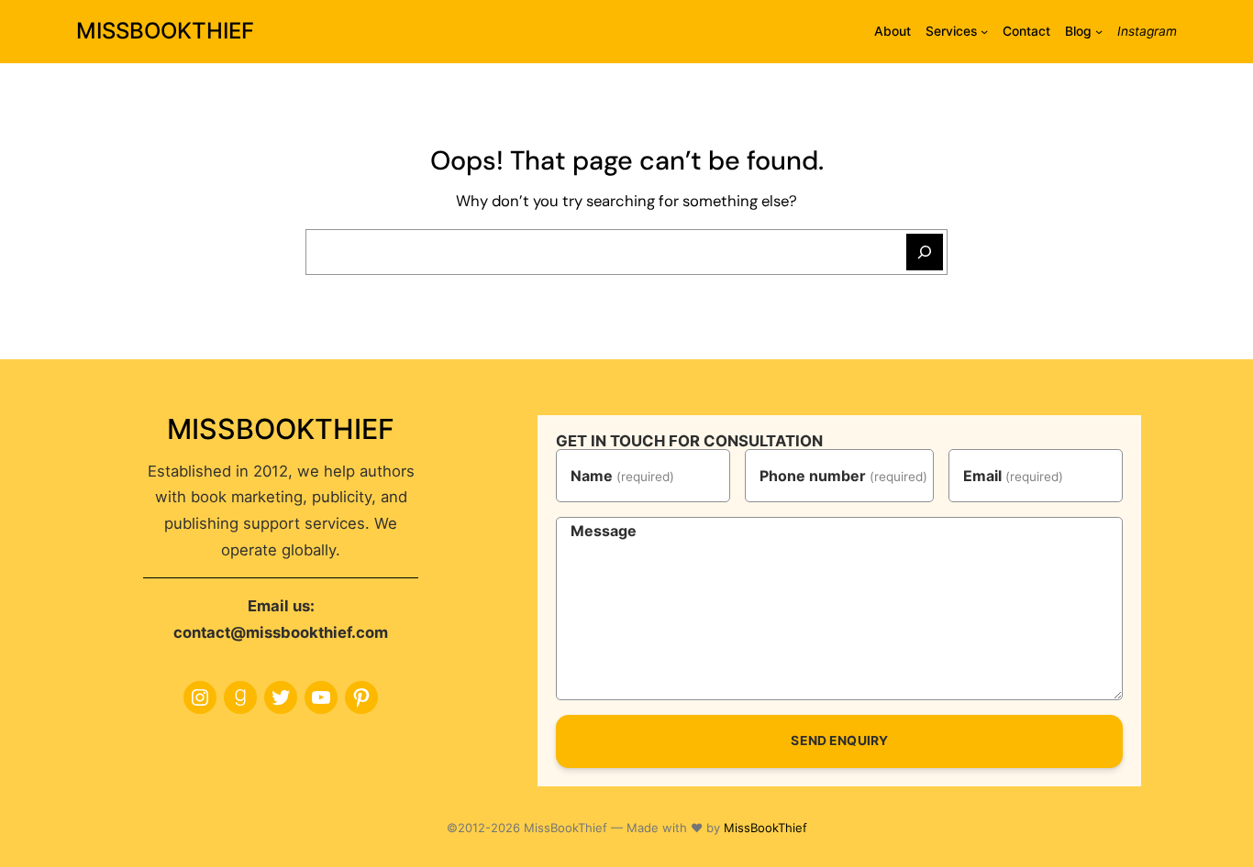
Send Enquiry (839, 740)
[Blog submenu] (1099, 31)
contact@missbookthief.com (280, 632)
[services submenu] (984, 31)
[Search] (924, 252)
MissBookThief (765, 827)
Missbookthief (165, 30)
